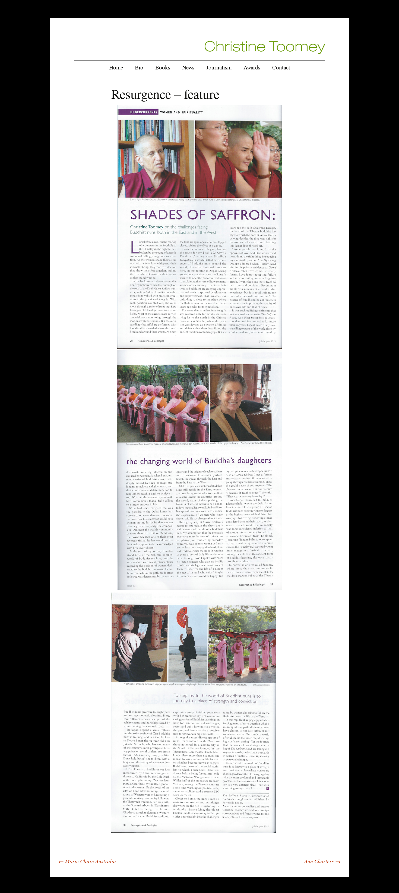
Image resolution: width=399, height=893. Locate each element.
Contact (281, 67)
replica (65, 873)
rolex (54, 873)
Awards (251, 67)
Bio (139, 67)
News (188, 67)
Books (162, 67)
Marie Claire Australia (87, 861)
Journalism (219, 67)
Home (116, 67)
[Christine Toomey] (264, 47)
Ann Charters (322, 861)
